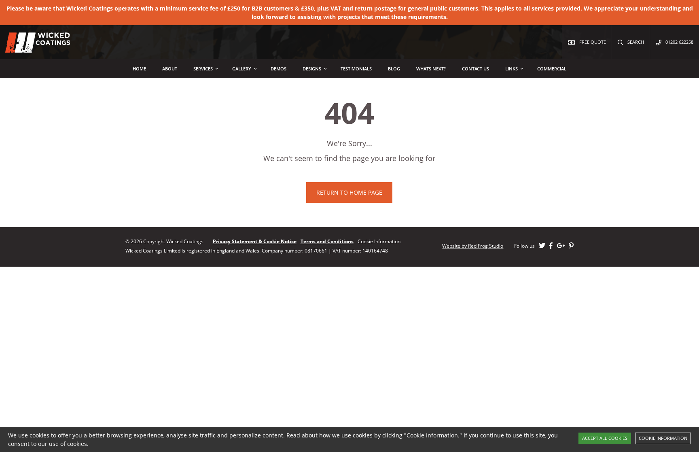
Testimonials (356, 69)
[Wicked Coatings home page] (32, 48)
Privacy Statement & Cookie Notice (255, 241)
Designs (312, 69)
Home (139, 69)
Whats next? (431, 69)
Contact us (475, 69)
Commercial (551, 69)
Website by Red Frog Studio (472, 245)
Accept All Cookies (604, 438)
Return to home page (349, 192)
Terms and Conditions (327, 241)
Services (203, 69)
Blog (394, 69)
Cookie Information (663, 438)
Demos (278, 69)
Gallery (241, 69)
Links (511, 69)
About (169, 69)
